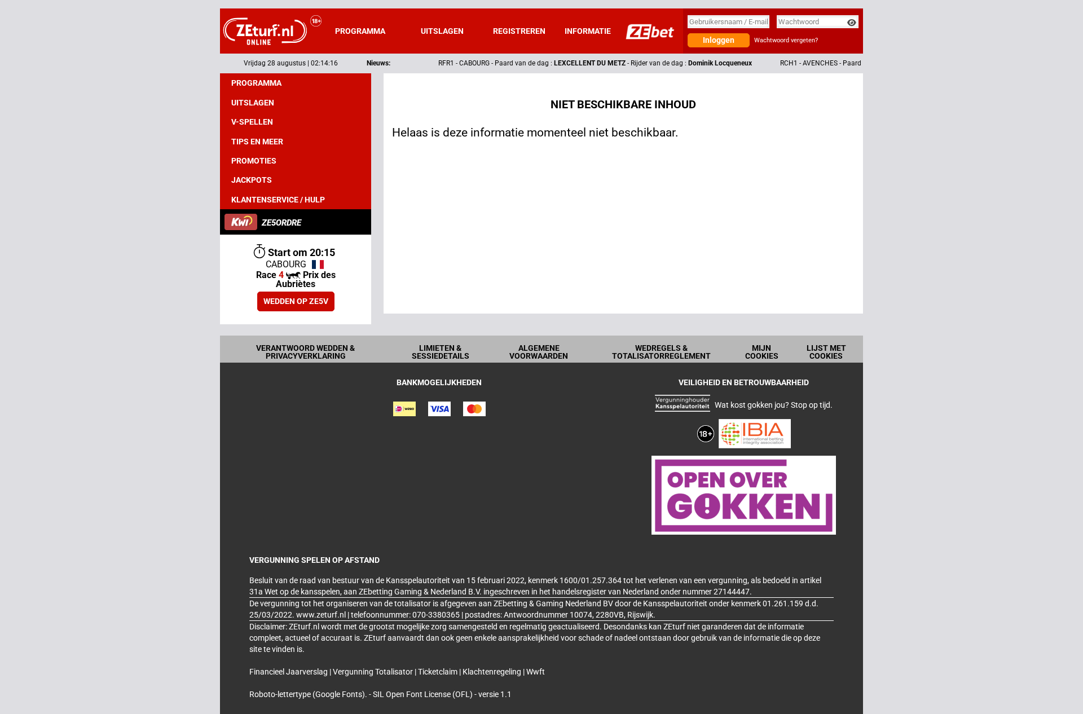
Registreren (519, 31)
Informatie (588, 31)
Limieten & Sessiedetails (440, 351)
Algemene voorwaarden (538, 351)
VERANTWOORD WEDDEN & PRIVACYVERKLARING (305, 351)
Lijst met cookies (826, 351)
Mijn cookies (761, 351)
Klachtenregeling (493, 671)
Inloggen (718, 40)
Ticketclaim (438, 671)
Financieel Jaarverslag (289, 671)
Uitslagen (442, 31)
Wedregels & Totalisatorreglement (661, 351)
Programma (360, 31)
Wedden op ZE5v (295, 301)
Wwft (535, 671)
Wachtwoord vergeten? (786, 40)
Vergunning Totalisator (374, 671)
